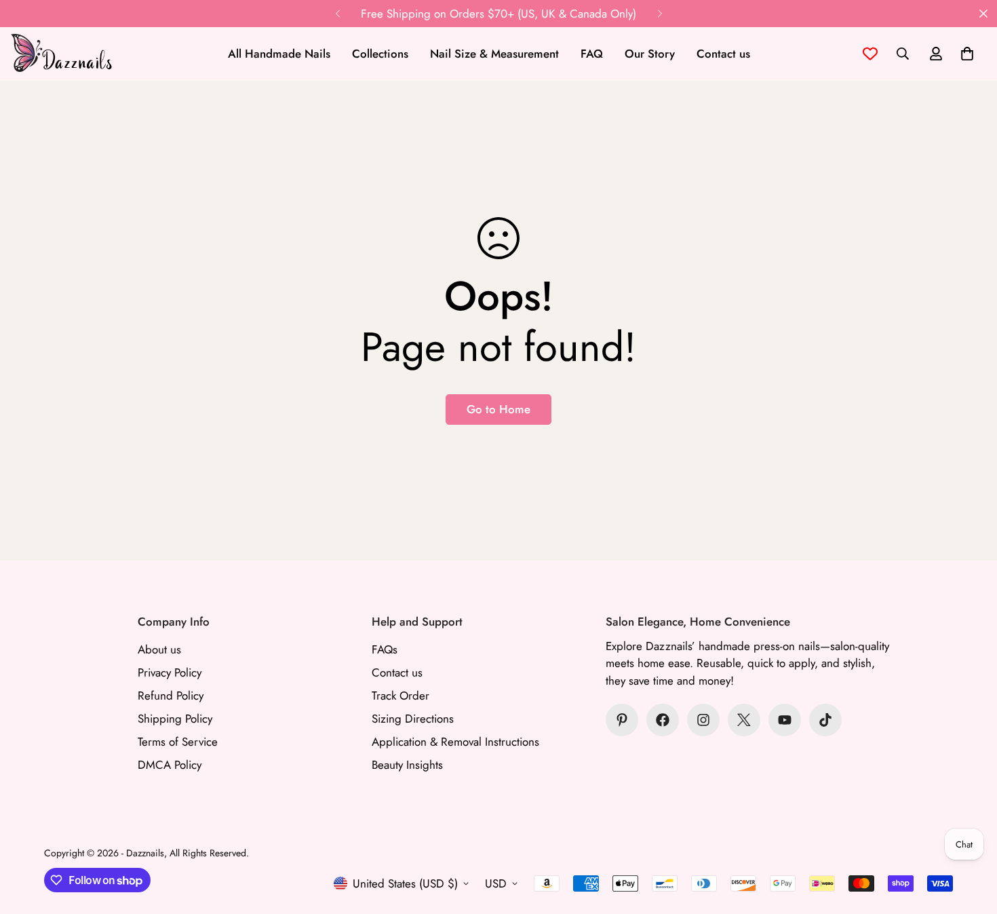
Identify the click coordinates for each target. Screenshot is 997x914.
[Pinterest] (622, 720)
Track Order (400, 695)
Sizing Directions (413, 718)
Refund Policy (170, 695)
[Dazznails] (61, 54)
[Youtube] (784, 720)
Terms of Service (178, 742)
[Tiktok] (825, 720)
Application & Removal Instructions (455, 742)
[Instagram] (703, 720)
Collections (380, 53)
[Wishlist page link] (870, 53)
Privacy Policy (169, 672)
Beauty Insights (407, 765)
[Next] (659, 13)
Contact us (723, 53)
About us (159, 649)
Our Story (650, 53)
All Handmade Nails (279, 53)
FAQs (384, 649)
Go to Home (498, 409)
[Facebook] (662, 720)
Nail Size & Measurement (494, 53)
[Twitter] (744, 720)
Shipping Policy (175, 718)
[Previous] (337, 13)
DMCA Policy (169, 765)
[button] (967, 53)
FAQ (592, 53)
